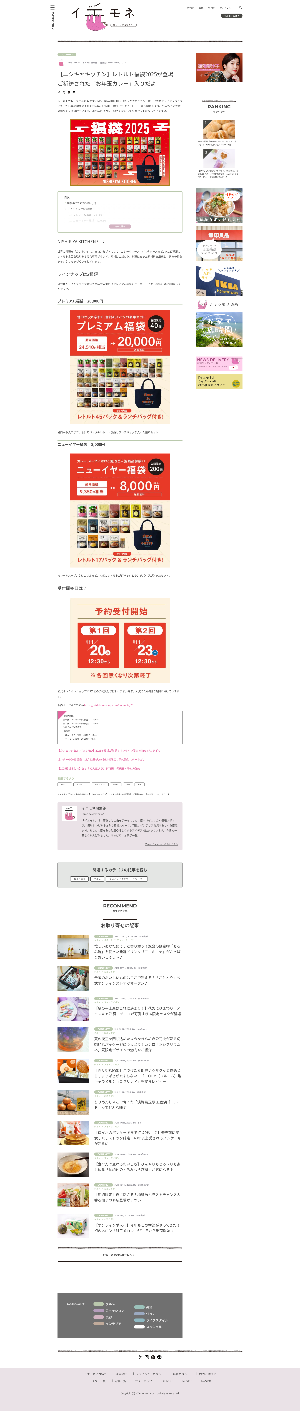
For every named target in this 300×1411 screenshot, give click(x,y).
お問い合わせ (207, 1374)
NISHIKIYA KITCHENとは (80, 203)
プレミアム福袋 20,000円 (87, 215)
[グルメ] (120, 54)
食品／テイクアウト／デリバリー (126, 879)
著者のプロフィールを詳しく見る (161, 844)
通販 (139, 784)
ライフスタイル (157, 1320)
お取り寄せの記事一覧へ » (119, 1254)
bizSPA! (206, 1381)
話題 (128, 784)
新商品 (115, 784)
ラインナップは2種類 (78, 209)
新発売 (190, 7)
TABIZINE (167, 1381)
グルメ (97, 879)
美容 (109, 1317)
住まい (151, 1313)
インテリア (113, 1323)
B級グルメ (65, 784)
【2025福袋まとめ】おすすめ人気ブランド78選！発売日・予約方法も (99, 768)
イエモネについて (95, 1374)
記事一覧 (120, 1381)
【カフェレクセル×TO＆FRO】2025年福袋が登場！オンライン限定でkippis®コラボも (109, 750)
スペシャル (154, 1326)
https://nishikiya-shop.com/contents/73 (108, 705)
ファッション (115, 1310)
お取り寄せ (79, 879)
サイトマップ (143, 1381)
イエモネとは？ (231, 15)
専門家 (211, 7)
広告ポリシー (181, 1374)
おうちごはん (82, 784)
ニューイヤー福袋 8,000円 (87, 220)
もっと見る (120, 226)
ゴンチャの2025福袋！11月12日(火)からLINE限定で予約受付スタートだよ (101, 759)
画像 (201, 7)
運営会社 (121, 1374)
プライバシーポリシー (150, 1374)
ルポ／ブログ (100, 784)
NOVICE (187, 1381)
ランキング (226, 7)
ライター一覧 (97, 1381)
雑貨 (149, 1307)
